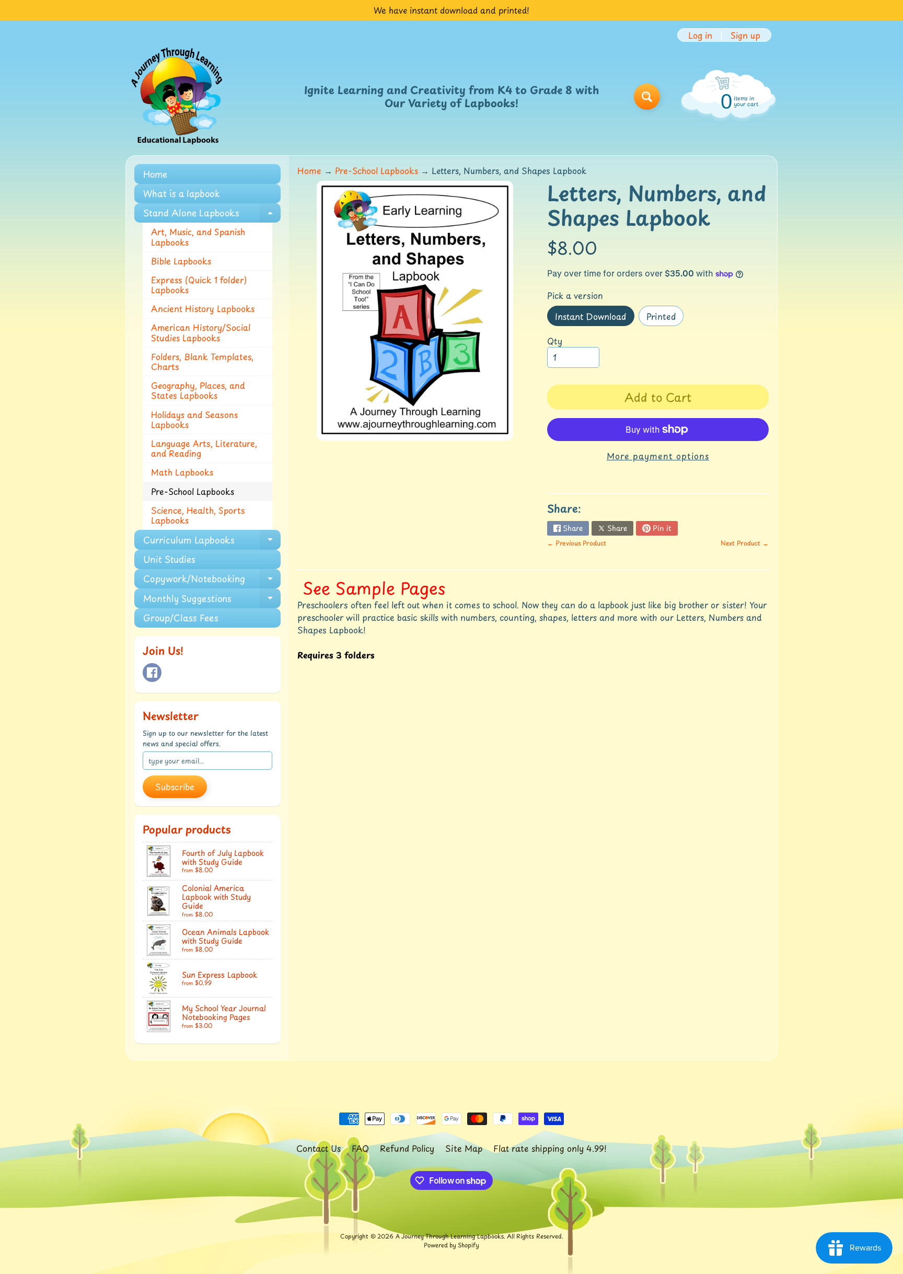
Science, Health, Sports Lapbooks (198, 515)
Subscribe (174, 786)
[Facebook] (152, 672)
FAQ (360, 1148)
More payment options (658, 455)
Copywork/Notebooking (212, 580)
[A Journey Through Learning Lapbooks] (177, 97)
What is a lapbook (181, 193)
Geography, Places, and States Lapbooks (198, 390)
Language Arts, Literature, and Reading (204, 448)
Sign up (745, 35)
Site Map (463, 1148)
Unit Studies (169, 559)
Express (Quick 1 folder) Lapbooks (199, 284)
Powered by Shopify (451, 1245)
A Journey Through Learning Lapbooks (450, 1236)
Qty (554, 340)
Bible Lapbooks (181, 260)
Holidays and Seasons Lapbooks (194, 419)
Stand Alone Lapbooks (212, 214)
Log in (700, 35)
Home (155, 174)
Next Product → (745, 543)
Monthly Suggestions (212, 600)
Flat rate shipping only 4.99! (550, 1148)
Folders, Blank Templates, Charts (202, 361)
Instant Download (594, 318)
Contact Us (318, 1148)
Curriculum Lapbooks (212, 541)
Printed (665, 318)
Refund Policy (407, 1148)
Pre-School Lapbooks (192, 491)
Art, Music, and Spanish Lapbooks (198, 236)
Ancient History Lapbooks (202, 308)
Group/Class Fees (180, 617)
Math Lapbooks (182, 472)
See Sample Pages (374, 587)
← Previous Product (576, 543)
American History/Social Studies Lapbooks (201, 332)
